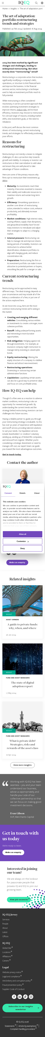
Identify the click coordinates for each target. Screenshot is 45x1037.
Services (5, 919)
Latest (4, 932)
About (5, 928)
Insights (14, 8)
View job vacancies (19, 899)
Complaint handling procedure (22, 1029)
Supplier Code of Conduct (13, 989)
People (5, 924)
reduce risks (22, 109)
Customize (21, 541)
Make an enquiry (17, 562)
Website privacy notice (11, 972)
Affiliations (6, 956)
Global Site (6, 948)
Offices (5, 936)
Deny (22, 548)
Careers (5, 961)
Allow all (22, 534)
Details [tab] (22, 493)
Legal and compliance (11, 976)
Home (5, 8)
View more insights (22, 765)
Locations (6, 952)
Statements (10, 1026)
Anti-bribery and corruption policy (16, 981)
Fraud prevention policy (12, 985)
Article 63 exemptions (27, 1026)
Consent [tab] (8, 493)
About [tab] (36, 493)
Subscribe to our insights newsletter (21, 1008)
